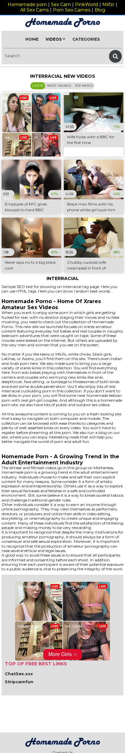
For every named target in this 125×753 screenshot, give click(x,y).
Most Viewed (59, 86)
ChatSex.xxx (19, 673)
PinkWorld (86, 4)
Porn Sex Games (71, 10)
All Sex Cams (34, 10)
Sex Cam (61, 4)
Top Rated (84, 86)
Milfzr (108, 4)
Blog (100, 10)
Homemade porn (27, 4)
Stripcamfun (19, 681)
